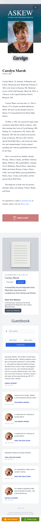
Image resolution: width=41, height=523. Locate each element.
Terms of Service (26, 514)
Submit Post (20, 345)
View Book (9, 282)
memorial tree (26, 200)
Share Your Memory (13, 310)
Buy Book (21, 282)
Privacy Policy (15, 514)
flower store (25, 204)
